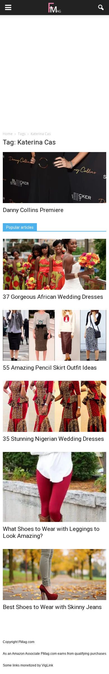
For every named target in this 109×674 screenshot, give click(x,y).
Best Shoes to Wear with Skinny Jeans (52, 607)
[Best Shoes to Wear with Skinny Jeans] (54, 574)
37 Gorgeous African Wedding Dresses (53, 296)
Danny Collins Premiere (33, 210)
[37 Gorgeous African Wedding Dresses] (54, 264)
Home (8, 133)
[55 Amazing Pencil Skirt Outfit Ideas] (54, 335)
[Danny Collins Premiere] (54, 177)
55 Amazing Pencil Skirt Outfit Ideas (50, 367)
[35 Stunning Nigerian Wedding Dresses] (54, 406)
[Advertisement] (54, 73)
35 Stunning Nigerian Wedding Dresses (53, 438)
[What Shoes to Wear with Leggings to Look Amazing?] (54, 487)
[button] (101, 7)
